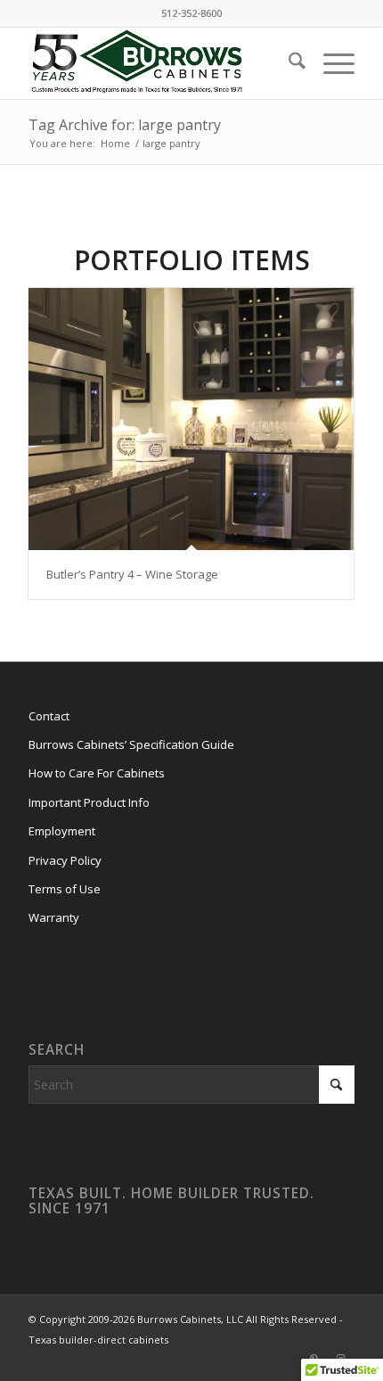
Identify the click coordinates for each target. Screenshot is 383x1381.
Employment (62, 831)
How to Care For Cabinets (97, 773)
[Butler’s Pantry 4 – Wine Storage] (191, 419)
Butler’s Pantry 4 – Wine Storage (132, 574)
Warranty (54, 917)
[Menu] (330, 63)
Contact (49, 716)
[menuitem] (288, 63)
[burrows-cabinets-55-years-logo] (159, 63)
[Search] (288, 63)
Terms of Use (65, 889)
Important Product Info (89, 802)
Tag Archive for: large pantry (125, 125)
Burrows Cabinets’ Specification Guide (131, 744)
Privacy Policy (65, 860)
